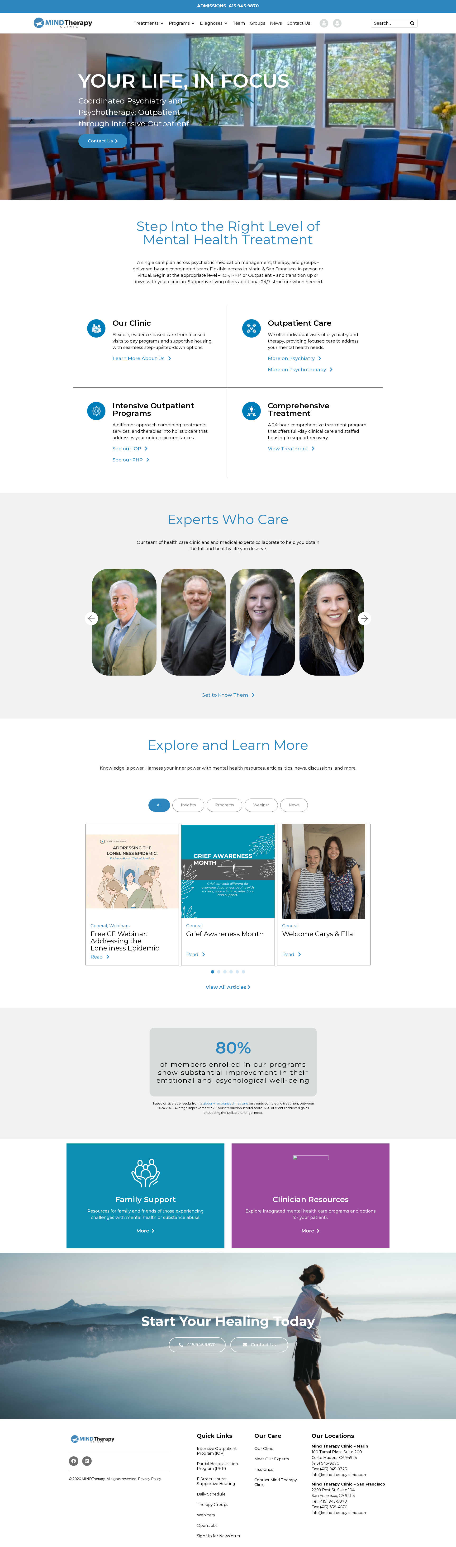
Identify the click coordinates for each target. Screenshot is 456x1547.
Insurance (263, 1469)
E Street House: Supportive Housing (216, 1481)
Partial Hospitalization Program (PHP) (217, 1466)
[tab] (159, 805)
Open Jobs (207, 1525)
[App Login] (339, 23)
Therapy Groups (212, 1504)
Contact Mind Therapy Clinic (275, 1482)
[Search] (412, 23)
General (98, 925)
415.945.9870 (243, 6)
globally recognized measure (225, 1103)
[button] (227, 618)
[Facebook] (73, 1461)
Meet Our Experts (271, 1459)
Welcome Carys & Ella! (318, 934)
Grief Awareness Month (225, 934)
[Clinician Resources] (322, 23)
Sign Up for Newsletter (219, 1536)
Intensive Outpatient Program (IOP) (217, 1451)
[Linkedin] (87, 1461)
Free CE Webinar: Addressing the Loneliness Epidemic (124, 941)
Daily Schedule (211, 1494)
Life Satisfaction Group (256, 632)
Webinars (119, 925)
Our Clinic (263, 1448)
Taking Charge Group (187, 644)
